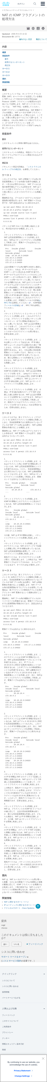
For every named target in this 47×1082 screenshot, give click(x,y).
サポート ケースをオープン (14, 957)
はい (5, 944)
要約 (4, 79)
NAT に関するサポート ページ (16, 902)
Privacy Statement (22, 1070)
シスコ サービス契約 (11, 961)
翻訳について (41, 39)
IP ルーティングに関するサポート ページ (21, 905)
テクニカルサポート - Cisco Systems (19, 908)
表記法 (7, 65)
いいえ (16, 944)
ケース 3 (5, 75)
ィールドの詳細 (12, 305)
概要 (4, 52)
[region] (23, 1068)
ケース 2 (5, 72)
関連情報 (6, 82)
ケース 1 (5, 69)
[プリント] (43, 28)
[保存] (28, 28)
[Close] (43, 1058)
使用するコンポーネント (15, 62)
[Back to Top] (38, 906)
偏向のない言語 (25, 39)
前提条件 (6, 56)
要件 (6, 59)
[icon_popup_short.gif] (29, 303)
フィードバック (35, 944)
